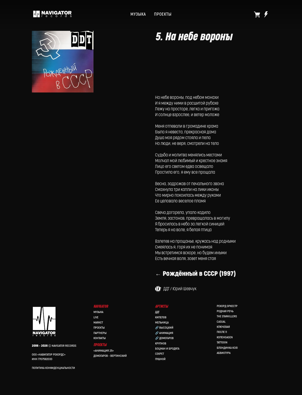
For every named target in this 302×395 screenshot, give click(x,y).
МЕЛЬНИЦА (162, 322)
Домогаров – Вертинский (110, 355)
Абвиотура (224, 353)
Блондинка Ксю (227, 347)
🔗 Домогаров (164, 338)
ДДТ (157, 312)
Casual (221, 321)
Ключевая (223, 326)
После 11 (222, 332)
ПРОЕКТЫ (163, 14)
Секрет (159, 353)
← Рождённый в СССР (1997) (195, 274)
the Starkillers (227, 316)
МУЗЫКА (138, 14)
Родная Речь (225, 311)
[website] (257, 14)
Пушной (160, 359)
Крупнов (160, 343)
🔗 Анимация (164, 333)
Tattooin (222, 342)
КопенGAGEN (225, 337)
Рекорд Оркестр (227, 306)
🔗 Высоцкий (164, 327)
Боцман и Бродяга (167, 348)
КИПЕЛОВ (160, 317)
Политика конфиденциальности (53, 368)
